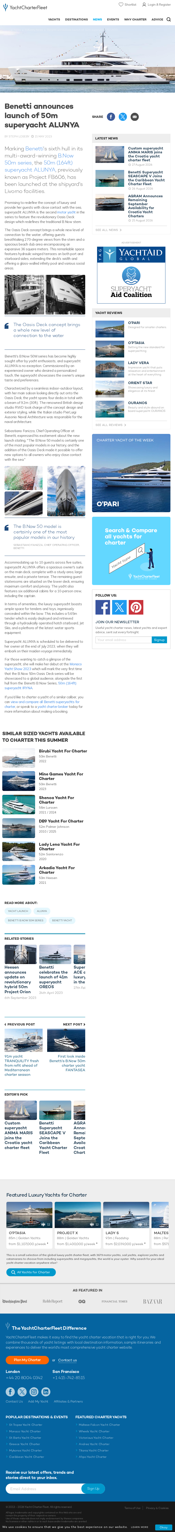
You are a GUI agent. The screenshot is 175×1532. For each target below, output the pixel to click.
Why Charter (135, 19)
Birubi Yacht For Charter (63, 751)
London (13, 1371)
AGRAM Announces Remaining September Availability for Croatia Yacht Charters (145, 206)
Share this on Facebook (111, 117)
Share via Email (135, 117)
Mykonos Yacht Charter (25, 1450)
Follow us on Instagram (34, 1391)
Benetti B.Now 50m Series (25, 920)
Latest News (106, 138)
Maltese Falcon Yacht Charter (99, 1425)
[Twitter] (119, 607)
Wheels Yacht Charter (94, 1431)
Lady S (112, 1233)
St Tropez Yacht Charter (25, 1425)
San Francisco (65, 1371)
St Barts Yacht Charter (25, 1438)
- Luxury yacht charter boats (25, 8)
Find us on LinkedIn (45, 1391)
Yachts (54, 19)
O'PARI (134, 323)
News (97, 19)
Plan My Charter (27, 1359)
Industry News (34, 30)
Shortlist (130, 4)
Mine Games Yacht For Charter (61, 776)
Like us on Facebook (10, 1391)
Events (113, 19)
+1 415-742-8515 (68, 1377)
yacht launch (18, 911)
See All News (106, 230)
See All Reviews (109, 425)
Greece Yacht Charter (24, 1444)
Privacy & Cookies (157, 1508)
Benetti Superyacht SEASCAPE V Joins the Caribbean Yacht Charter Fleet (146, 178)
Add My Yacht (38, 1401)
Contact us (67, 1360)
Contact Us (14, 1401)
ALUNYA (42, 911)
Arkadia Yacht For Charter (57, 870)
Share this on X (123, 117)
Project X (67, 1233)
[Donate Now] (131, 275)
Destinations (76, 19)
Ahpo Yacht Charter (93, 1457)
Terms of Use (132, 1508)
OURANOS (137, 403)
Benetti (34, 148)
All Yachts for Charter (33, 1272)
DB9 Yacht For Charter (61, 821)
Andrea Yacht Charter (94, 1444)
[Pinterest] (136, 607)
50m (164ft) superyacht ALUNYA (38, 166)
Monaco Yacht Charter (25, 1431)
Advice (157, 19)
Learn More (139, 1527)
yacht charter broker (53, 706)
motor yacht (66, 212)
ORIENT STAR (140, 383)
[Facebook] (102, 607)
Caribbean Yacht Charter (26, 1457)
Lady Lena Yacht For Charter (59, 846)
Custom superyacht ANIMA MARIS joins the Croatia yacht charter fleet (145, 154)
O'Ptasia (17, 1233)
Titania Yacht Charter (93, 1450)
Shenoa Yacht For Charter (56, 800)
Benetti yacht (62, 920)
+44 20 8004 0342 (24, 1377)
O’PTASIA (136, 343)
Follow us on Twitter (22, 1391)
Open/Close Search (169, 19)
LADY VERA (138, 363)
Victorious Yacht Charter (96, 1438)
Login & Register (159, 4)
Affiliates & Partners (68, 1401)
